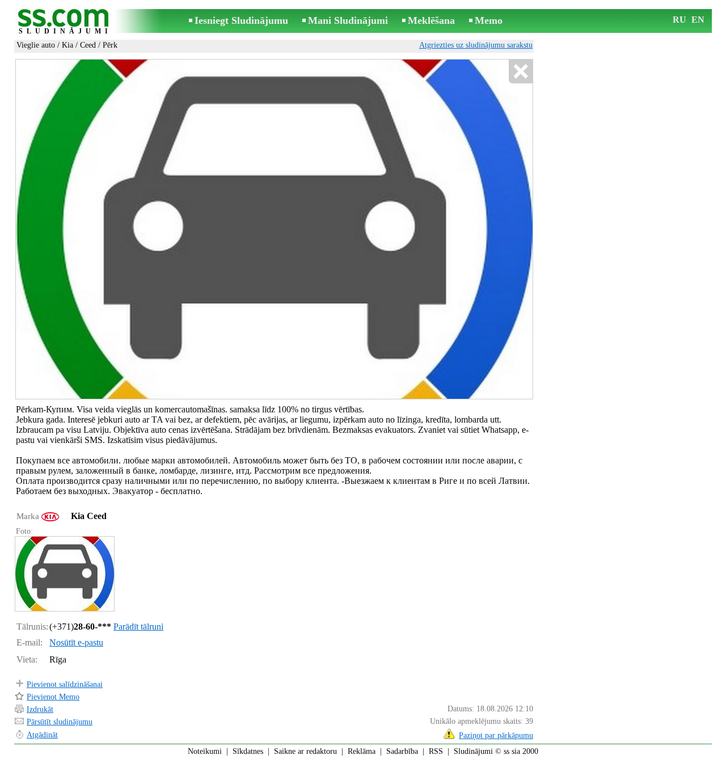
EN (697, 19)
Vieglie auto (35, 45)
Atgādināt (42, 735)
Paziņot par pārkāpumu (496, 735)
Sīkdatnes (248, 751)
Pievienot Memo (53, 697)
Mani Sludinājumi (348, 20)
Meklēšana (431, 20)
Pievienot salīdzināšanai (65, 684)
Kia (67, 45)
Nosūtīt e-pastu (76, 642)
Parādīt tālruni (138, 626)
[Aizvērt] (520, 72)
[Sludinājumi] (65, 22)
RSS (436, 751)
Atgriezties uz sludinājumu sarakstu (476, 45)
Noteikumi (205, 751)
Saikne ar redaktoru (305, 751)
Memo (489, 20)
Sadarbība (402, 751)
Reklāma (361, 751)
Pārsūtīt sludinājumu (59, 722)
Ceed (88, 45)
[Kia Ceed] (64, 574)
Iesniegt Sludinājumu (241, 20)
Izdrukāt (40, 709)
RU (679, 19)
